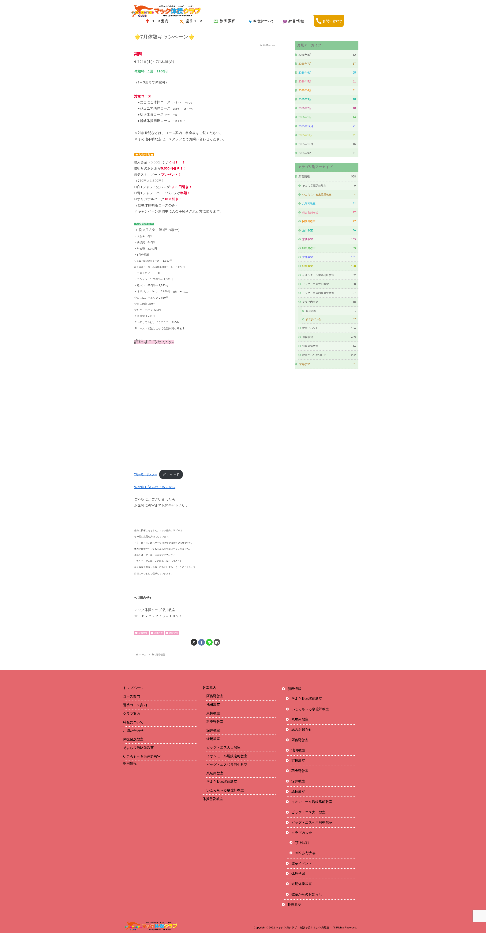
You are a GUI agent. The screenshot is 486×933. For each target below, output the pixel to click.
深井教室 (158, 633)
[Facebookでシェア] (201, 642)
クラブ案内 (131, 714)
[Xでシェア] (194, 642)
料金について (133, 722)
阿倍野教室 (214, 696)
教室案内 (209, 688)
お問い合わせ (133, 731)
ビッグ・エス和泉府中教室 (226, 765)
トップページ (133, 688)
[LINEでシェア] (209, 642)
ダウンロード (171, 474)
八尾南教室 (214, 773)
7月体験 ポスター (145, 474)
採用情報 (130, 763)
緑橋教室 (213, 739)
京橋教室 (213, 713)
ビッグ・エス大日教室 (223, 747)
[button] (217, 642)
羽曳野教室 (214, 722)
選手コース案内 (135, 705)
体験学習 (173, 633)
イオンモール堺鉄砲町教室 (226, 756)
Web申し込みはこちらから (154, 487)
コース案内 (131, 696)
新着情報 (143, 633)
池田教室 (213, 705)
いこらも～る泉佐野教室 (142, 756)
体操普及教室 (133, 739)
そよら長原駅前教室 (138, 748)
